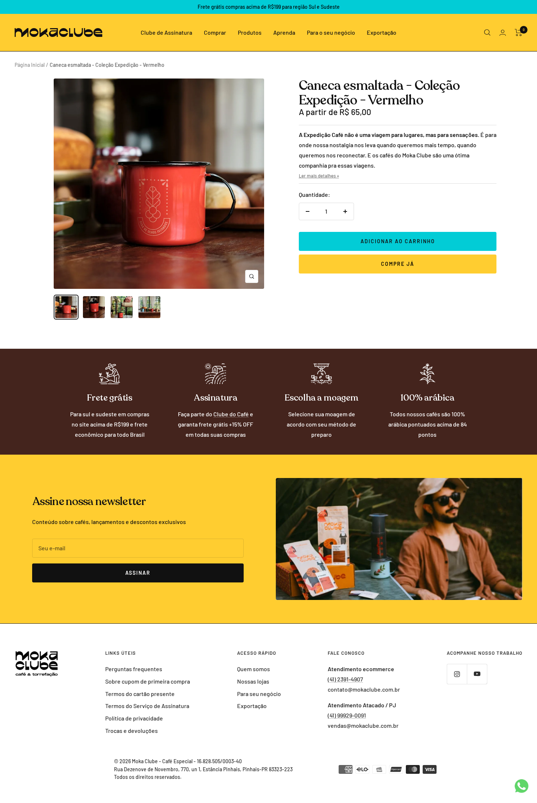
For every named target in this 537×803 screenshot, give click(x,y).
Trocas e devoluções (131, 730)
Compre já (397, 264)
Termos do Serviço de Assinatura (147, 705)
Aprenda (284, 32)
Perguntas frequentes (133, 668)
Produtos (250, 32)
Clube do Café (231, 413)
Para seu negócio (259, 693)
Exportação (381, 32)
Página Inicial (30, 65)
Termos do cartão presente (140, 693)
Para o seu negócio (331, 32)
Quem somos (253, 668)
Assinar (138, 573)
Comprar (215, 32)
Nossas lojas (253, 681)
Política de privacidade (134, 718)
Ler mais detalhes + (319, 176)
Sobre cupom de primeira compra (147, 681)
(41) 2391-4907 (345, 679)
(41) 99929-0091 (347, 715)
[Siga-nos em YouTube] (477, 674)
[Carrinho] (518, 32)
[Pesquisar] (487, 32)
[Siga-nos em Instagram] (457, 674)
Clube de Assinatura (166, 32)
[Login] (502, 33)
